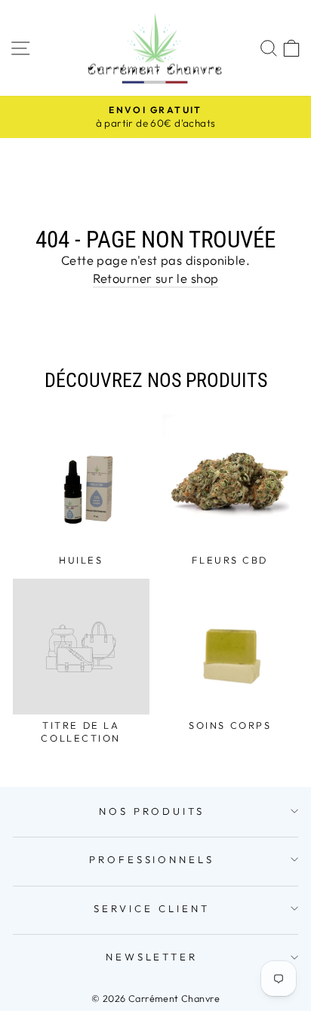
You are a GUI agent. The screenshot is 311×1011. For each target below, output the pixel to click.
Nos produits (152, 811)
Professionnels (152, 859)
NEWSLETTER (152, 957)
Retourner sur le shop (156, 278)
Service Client (152, 908)
